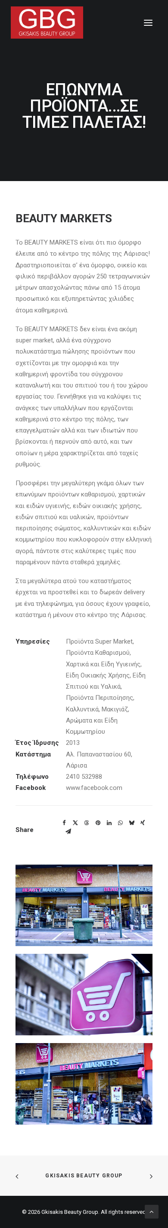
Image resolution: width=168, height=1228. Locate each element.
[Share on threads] (86, 823)
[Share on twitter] (75, 823)
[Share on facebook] (64, 823)
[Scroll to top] (152, 1211)
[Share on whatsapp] (120, 823)
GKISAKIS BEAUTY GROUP (83, 1176)
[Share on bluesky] (131, 823)
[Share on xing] (142, 823)
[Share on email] (68, 831)
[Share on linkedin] (109, 823)
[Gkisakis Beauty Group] (47, 22)
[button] (148, 22)
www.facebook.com (94, 788)
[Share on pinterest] (98, 823)
